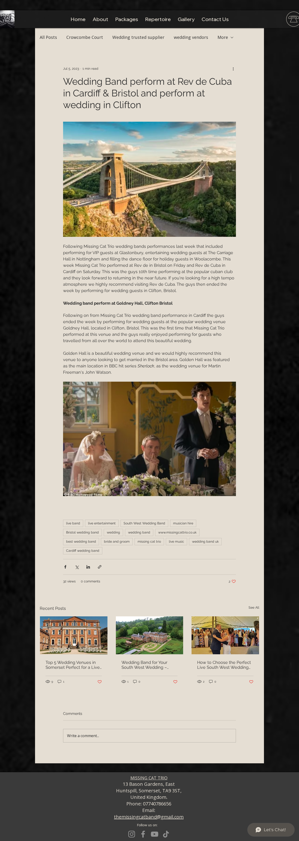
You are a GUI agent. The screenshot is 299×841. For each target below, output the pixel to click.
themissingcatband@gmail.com (149, 817)
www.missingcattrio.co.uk (177, 532)
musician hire (183, 523)
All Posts (48, 37)
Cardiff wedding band (82, 550)
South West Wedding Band (144, 523)
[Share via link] (99, 567)
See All (254, 607)
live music (176, 541)
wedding (113, 532)
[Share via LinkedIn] (88, 567)
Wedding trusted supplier (138, 37)
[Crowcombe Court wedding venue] (73, 635)
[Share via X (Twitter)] (77, 567)
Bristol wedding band (82, 532)
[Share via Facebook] (65, 567)
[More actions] (233, 68)
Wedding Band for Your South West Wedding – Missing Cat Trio (144, 665)
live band (73, 523)
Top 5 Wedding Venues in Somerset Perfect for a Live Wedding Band (73, 665)
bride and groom (117, 541)
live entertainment (102, 523)
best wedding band (81, 541)
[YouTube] (154, 834)
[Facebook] (143, 834)
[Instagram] (131, 834)
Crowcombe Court (84, 37)
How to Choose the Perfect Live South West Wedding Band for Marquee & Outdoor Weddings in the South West (224, 665)
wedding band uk (205, 541)
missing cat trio (149, 541)
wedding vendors (191, 37)
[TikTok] (166, 834)
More (222, 37)
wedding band (139, 532)
